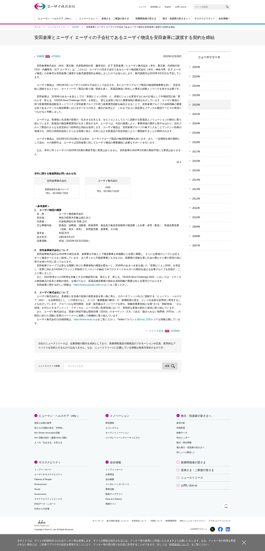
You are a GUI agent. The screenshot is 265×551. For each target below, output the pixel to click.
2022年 (75, 27)
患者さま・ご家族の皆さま (197, 470)
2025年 (196, 76)
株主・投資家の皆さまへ (196, 415)
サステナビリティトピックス (48, 499)
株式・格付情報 (184, 442)
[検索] (227, 7)
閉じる (244, 542)
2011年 (196, 208)
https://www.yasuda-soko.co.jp (90, 284)
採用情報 (154, 7)
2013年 (196, 189)
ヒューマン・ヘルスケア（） (59, 415)
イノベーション (119, 415)
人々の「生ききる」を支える (48, 442)
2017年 (196, 151)
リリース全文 (165, 331)
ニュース (142, 7)
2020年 (196, 123)
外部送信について (139, 521)
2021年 (196, 114)
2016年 (196, 161)
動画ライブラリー (114, 494)
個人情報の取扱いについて (118, 521)
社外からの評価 (41, 508)
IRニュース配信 (184, 452)
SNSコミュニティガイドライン (192, 521)
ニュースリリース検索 (49, 366)
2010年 (196, 217)
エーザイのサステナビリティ (48, 474)
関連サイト (111, 504)
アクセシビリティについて (220, 521)
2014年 (196, 180)
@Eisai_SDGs (145, 319)
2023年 (196, 95)
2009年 (196, 226)
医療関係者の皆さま (193, 462)
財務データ (182, 432)
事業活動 (110, 489)
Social (37, 489)
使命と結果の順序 (43, 423)
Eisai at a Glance (114, 499)
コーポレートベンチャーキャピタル (123, 437)
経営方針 (181, 423)
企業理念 (110, 474)
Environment (40, 484)
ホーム (37, 27)
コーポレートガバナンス (117, 484)
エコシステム (112, 428)
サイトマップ (98, 521)
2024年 (196, 86)
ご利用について (156, 521)
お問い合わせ (180, 7)
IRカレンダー (183, 437)
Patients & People (43, 479)
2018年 (196, 142)
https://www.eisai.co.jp (86, 319)
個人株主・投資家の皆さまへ (190, 447)
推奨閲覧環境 (171, 521)
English (168, 7)
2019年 (196, 132)
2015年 (196, 170)
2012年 (196, 198)
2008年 (196, 236)
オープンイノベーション (117, 432)
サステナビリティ (50, 462)
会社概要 (110, 479)
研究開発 (110, 423)
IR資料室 (181, 428)
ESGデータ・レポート (45, 504)
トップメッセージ (43, 469)
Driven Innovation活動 (47, 432)
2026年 (196, 67)
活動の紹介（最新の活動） (51, 437)
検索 (167, 366)
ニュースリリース (56, 27)
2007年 (196, 245)
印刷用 (49, 56)
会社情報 (115, 462)
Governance (40, 494)
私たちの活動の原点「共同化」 (49, 428)
